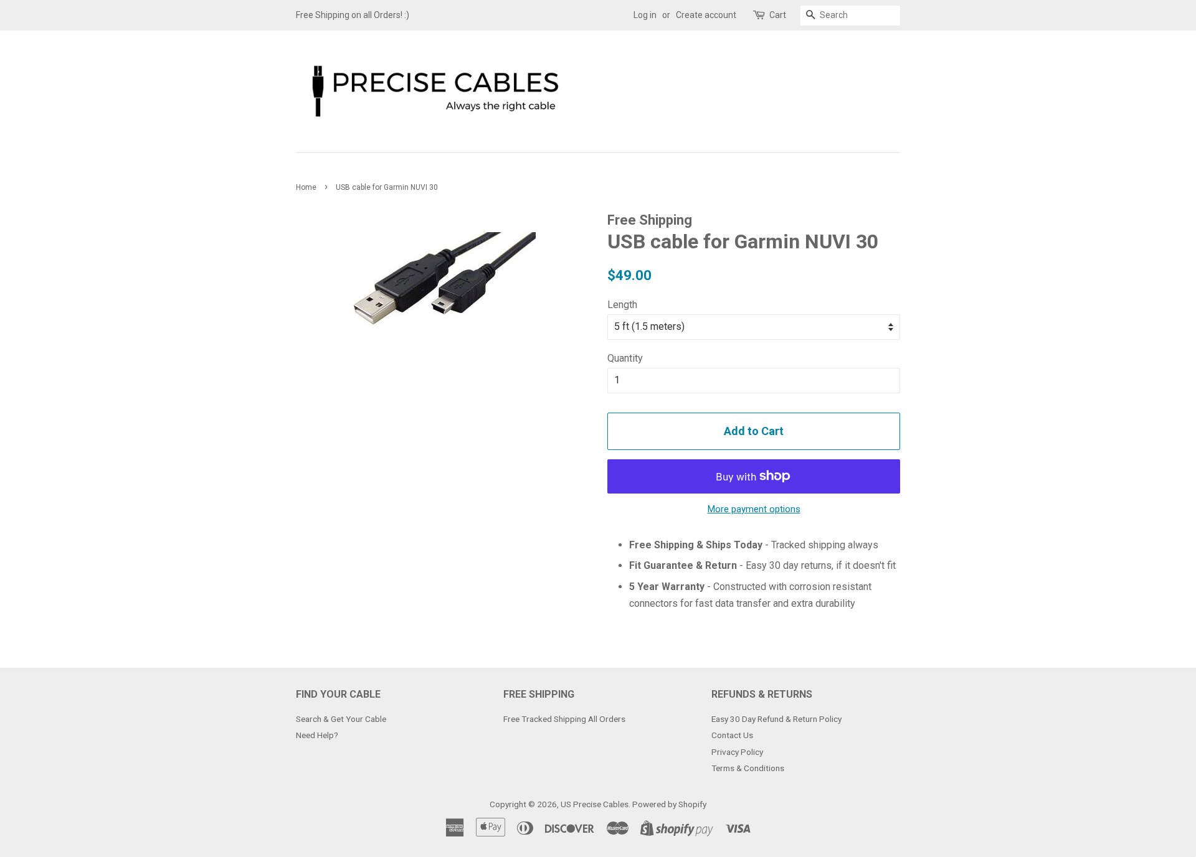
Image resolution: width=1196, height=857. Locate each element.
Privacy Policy (737, 752)
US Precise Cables (595, 804)
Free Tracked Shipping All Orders (564, 719)
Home (306, 187)
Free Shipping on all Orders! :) (352, 15)
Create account (706, 15)
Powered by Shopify (669, 804)
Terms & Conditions (747, 768)
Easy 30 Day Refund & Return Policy (776, 719)
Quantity (625, 358)
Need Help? (317, 735)
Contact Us (732, 735)
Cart (777, 15)
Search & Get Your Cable (341, 719)
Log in (645, 15)
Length (622, 305)
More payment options (754, 509)
